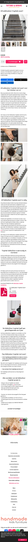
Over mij (14, 507)
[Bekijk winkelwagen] (26, 6)
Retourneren (14, 461)
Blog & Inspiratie (14, 475)
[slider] (13, 323)
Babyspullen (14, 499)
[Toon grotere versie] (14, 135)
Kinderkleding (14, 501)
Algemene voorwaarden (14, 456)
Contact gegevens (14, 469)
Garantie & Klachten (14, 464)
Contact (14, 510)
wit (1, 230)
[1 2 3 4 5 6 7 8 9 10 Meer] (3, 61)
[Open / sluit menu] (1, 6)
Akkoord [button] (22, 539)
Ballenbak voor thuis (14, 483)
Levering (14, 458)
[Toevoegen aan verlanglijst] (25, 61)
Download (12, 295)
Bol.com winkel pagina (14, 477)
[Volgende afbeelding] (25, 27)
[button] (3, 44)
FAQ (14, 504)
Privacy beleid (14, 467)
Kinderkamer (14, 496)
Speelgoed (14, 493)
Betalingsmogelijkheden (14, 472)
